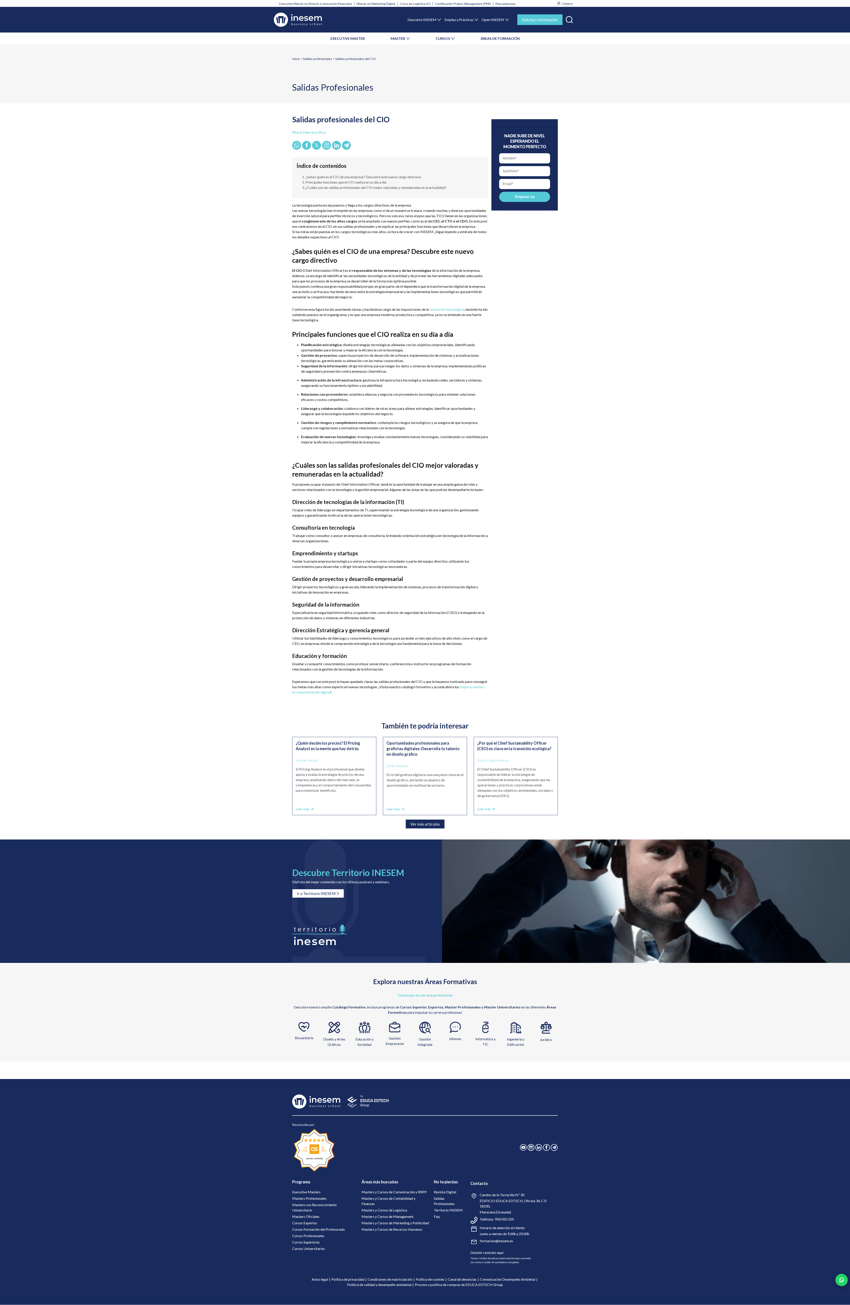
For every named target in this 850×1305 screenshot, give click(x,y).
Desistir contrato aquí (486, 1252)
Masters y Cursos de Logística (384, 1210)
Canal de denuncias (462, 1279)
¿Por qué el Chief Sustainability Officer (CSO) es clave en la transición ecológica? (514, 746)
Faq (437, 1216)
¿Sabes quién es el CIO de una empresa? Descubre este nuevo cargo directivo (363, 177)
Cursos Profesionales (308, 1236)
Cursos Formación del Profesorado (318, 1229)
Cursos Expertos (304, 1223)
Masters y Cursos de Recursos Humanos (391, 1229)
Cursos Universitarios (308, 1248)
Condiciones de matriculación (390, 1279)
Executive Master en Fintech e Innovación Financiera (315, 4)
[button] (569, 19)
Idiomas (455, 1039)
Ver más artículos (425, 824)
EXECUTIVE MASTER (347, 38)
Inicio (296, 59)
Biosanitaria (304, 1038)
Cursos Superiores (306, 1242)
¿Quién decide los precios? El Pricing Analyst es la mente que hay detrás (328, 746)
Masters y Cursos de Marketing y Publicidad (395, 1223)
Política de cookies (430, 1279)
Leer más (302, 809)
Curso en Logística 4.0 (415, 4)
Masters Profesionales (309, 1198)
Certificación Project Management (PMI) (463, 4)
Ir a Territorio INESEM (316, 893)
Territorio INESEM (448, 1210)
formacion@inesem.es (496, 1241)
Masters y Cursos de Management (387, 1216)
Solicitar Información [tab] (540, 19)
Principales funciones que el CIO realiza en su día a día (345, 182)
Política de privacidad (347, 1279)
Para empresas (505, 4)
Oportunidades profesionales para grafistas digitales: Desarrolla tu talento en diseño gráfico (423, 749)
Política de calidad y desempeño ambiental (379, 1284)
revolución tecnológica (446, 309)
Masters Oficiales (305, 1216)
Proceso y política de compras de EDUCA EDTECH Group (459, 1284)
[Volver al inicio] (298, 20)
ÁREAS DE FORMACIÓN (500, 38)
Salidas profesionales (317, 59)
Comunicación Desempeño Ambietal (507, 1279)
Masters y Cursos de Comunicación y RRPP (394, 1192)
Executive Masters (306, 1192)
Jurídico (546, 1039)
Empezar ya (525, 197)
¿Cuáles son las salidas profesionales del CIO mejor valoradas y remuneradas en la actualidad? (375, 187)
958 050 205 (504, 1219)
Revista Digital (445, 1192)
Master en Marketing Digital (376, 4)
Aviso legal (320, 1279)
